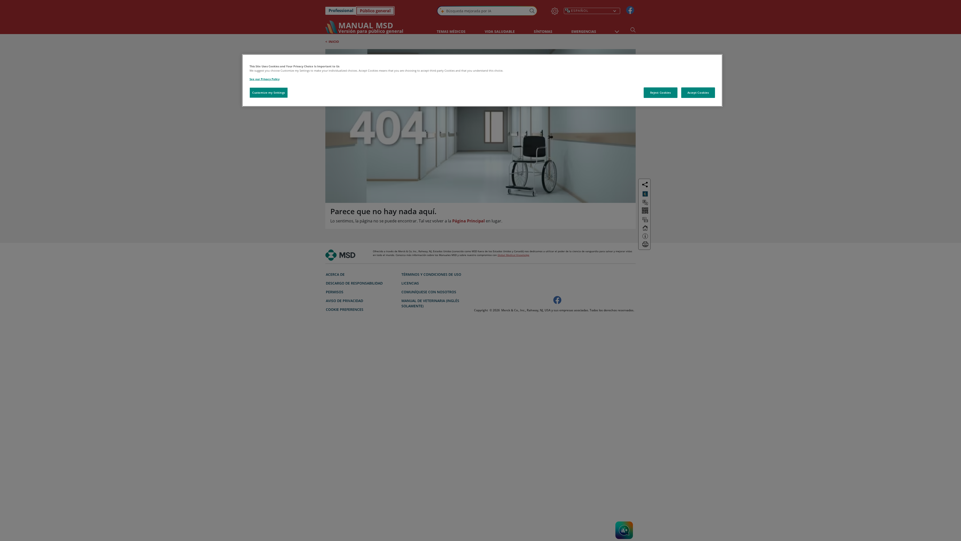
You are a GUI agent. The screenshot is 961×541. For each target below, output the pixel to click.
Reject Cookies (660, 92)
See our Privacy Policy (265, 79)
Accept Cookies (698, 92)
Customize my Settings (268, 92)
